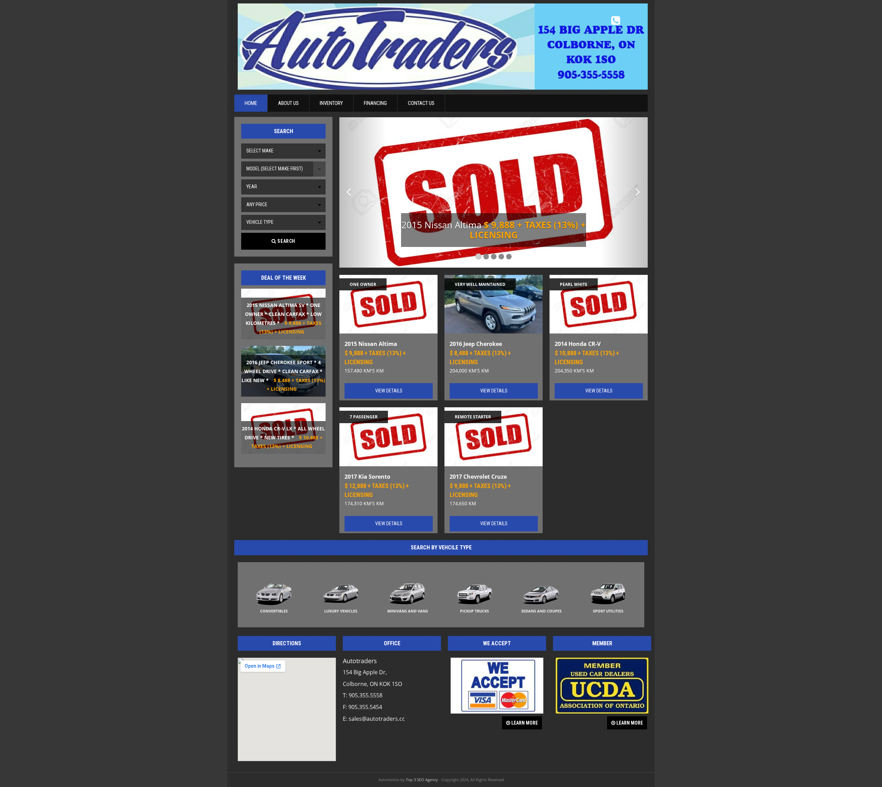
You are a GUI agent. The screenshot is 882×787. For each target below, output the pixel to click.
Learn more (524, 723)
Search (286, 241)
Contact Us (421, 103)
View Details (388, 391)
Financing (375, 103)
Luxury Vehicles (340, 611)
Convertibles (274, 611)
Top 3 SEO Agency (422, 779)
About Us (288, 103)
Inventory (331, 103)
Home (251, 103)
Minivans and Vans (407, 611)
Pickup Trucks (474, 611)
